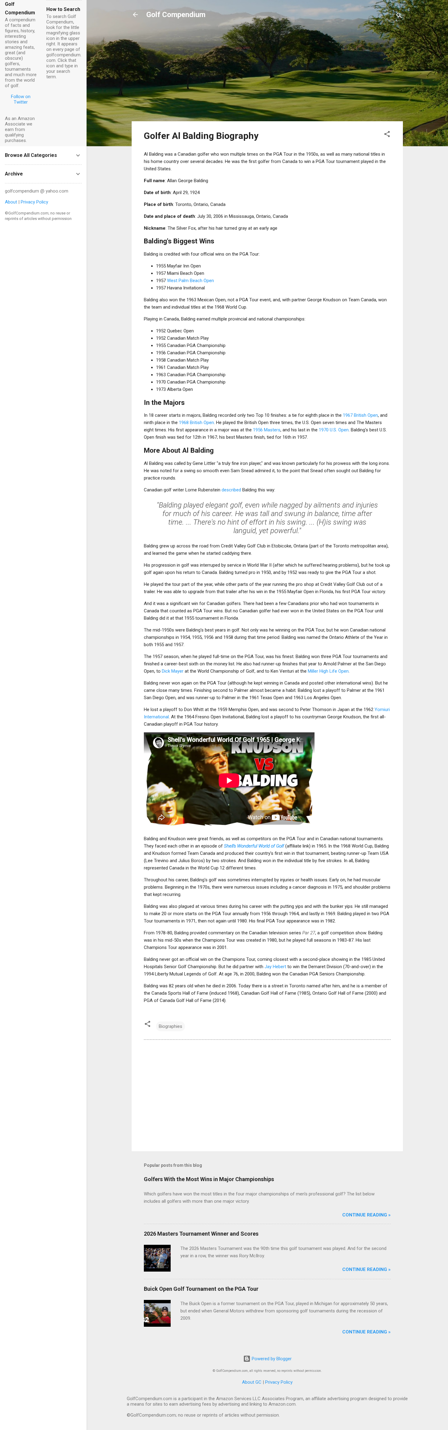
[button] (387, 135)
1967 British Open (360, 415)
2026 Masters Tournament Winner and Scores (201, 1233)
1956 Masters (266, 430)
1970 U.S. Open (334, 430)
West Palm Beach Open (190, 280)
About (11, 202)
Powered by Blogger (271, 1358)
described (231, 490)
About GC (251, 1382)
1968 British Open (196, 422)
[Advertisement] (267, 73)
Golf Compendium (175, 14)
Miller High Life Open (328, 671)
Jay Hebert (275, 966)
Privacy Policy (279, 1382)
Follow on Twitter (20, 99)
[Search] (399, 16)
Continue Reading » (366, 1215)
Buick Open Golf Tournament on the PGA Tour (201, 1289)
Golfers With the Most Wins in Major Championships (209, 1179)
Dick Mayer (172, 671)
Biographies (170, 1026)
